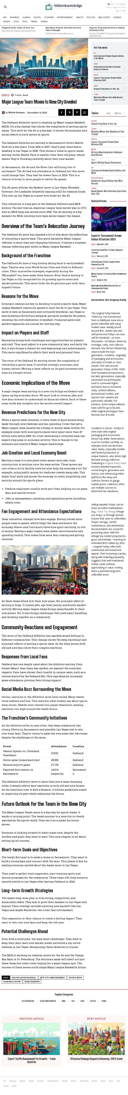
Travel (96, 94)
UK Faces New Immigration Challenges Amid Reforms (106, 153)
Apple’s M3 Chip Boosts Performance (106, 162)
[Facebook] (61, 112)
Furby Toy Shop (105, 511)
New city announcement (52, 978)
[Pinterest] (77, 112)
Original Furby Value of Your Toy (18, 27)
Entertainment (97, 178)
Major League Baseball (24, 978)
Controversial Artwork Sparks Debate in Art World (109, 57)
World (93, 149)
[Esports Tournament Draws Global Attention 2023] (108, 219)
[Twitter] (69, 112)
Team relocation (12, 982)
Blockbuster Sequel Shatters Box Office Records (107, 182)
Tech (93, 160)
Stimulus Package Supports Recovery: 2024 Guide (96, 1058)
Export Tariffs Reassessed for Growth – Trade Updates (32, 1060)
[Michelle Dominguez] (4, 112)
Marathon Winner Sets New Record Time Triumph (63, 28)
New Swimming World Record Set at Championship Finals (106, 287)
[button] (5, 7)
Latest (96, 64)
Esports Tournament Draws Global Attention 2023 (106, 28)
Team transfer (32, 982)
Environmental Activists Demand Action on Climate (107, 68)
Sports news (75, 978)
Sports (5, 95)
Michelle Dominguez (16, 112)
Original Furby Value (115, 463)
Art (95, 53)
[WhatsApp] (84, 112)
